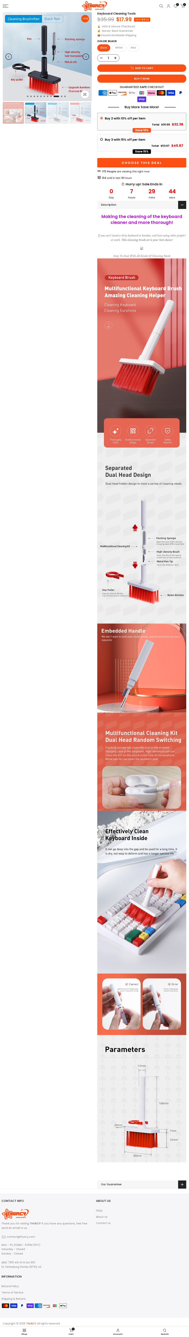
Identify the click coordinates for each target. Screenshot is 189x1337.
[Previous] (9, 57)
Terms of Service (12, 1292)
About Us (101, 1217)
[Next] (86, 57)
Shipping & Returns (13, 1299)
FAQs (99, 1210)
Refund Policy (10, 1286)
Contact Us (103, 1223)
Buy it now (141, 78)
